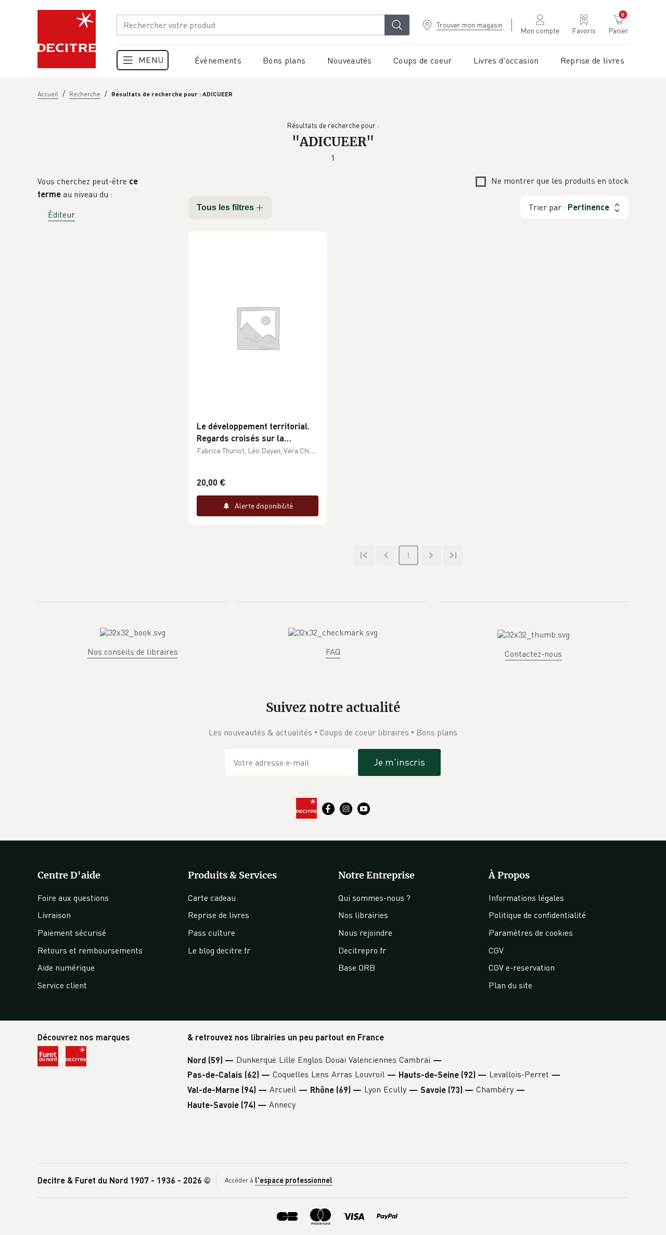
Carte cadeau (212, 898)
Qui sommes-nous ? (374, 898)
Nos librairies (363, 915)
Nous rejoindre (365, 932)
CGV (496, 950)
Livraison (54, 915)
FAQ (333, 651)
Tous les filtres (225, 207)
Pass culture (211, 932)
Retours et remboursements (90, 950)
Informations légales (526, 898)
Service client (62, 985)
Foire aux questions (73, 898)
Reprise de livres (218, 915)
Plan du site (510, 985)
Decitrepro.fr (362, 950)
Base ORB (356, 967)
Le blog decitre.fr (219, 950)
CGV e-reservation (522, 967)
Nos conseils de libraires (132, 651)
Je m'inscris (399, 762)
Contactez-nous (533, 653)
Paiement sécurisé (71, 932)
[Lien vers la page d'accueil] (66, 39)
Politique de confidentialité (537, 915)
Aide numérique (66, 967)
